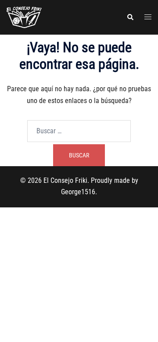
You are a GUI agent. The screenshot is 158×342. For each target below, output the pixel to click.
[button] (129, 17)
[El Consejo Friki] (24, 17)
